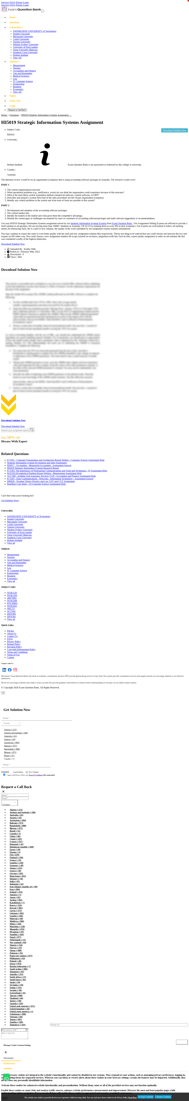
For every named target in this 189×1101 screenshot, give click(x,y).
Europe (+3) (15, 852)
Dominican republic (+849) (22, 847)
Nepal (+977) (15, 937)
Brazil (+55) (9, 756)
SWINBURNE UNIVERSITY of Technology (34, 31)
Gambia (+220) (16, 863)
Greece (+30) (15, 871)
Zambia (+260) (16, 1022)
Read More (132, 1098)
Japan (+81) (15, 897)
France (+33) (15, 860)
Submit (9, 780)
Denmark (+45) (16, 844)
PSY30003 (12, 603)
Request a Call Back (17, 110)
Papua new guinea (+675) (21, 956)
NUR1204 (12, 595)
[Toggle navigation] (43, 11)
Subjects (13, 61)
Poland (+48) (15, 961)
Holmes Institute (20, 55)
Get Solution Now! (10, 500)
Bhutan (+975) (10, 752)
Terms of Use (13, 655)
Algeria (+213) (10, 730)
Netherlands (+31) (18, 940)
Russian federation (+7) (20, 966)
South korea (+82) (18, 980)
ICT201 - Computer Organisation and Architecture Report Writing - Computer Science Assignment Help (55, 460)
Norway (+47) (16, 948)
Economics (18, 89)
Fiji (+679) (14, 855)
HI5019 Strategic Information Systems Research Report (33, 468)
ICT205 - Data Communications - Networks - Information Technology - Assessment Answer (50, 478)
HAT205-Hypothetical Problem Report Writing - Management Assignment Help (44, 473)
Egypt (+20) (15, 850)
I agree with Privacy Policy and (31, 775)
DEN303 (11, 616)
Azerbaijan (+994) (11, 743)
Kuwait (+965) (16, 908)
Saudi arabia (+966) (19, 969)
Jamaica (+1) (15, 895)
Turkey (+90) (15, 1001)
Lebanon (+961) (17, 913)
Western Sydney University (26, 44)
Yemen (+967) (16, 1019)
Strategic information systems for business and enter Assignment (37, 462)
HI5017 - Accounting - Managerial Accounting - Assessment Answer (39, 465)
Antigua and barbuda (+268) (16, 733)
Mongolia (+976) (17, 929)
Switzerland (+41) (18, 993)
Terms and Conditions (17, 652)
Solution (5, 772)
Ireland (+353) (16, 892)
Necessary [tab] (9, 1058)
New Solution (34, 772)
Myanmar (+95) (17, 932)
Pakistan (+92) (16, 953)
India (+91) (15, 881)
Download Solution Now (13, 244)
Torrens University (21, 42)
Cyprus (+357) (16, 842)
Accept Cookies (145, 1097)
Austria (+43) (10, 739)
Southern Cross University (25, 52)
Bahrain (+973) (10, 746)
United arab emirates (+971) (22, 1006)
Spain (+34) (15, 982)
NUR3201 (12, 606)
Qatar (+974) (15, 964)
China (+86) (15, 836)
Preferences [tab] (9, 1063)
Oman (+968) (16, 950)
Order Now (15, 101)
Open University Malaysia (25, 50)
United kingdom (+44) (20, 1009)
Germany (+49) (16, 865)
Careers (10, 657)
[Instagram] (14, 671)
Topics (12, 96)
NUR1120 (12, 592)
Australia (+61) (10, 736)
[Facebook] (9, 671)
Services (5, 2)
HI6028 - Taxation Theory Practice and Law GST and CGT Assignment (41, 481)
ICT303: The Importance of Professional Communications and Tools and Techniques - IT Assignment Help (57, 470)
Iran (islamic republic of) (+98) (24, 887)
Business (17, 86)
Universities (15, 27)
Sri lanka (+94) (16, 985)
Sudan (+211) (16, 988)
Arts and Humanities (22, 73)
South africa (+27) (18, 977)
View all (11, 543)
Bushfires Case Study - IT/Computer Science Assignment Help (36, 484)
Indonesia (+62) (17, 884)
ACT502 (11, 611)
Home (12, 17)
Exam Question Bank (122, 223)
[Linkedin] (3, 671)
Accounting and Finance (24, 70)
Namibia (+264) (17, 934)
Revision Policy (14, 647)
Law (15, 78)
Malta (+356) (15, 924)
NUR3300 (12, 600)
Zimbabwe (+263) (18, 1025)
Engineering (18, 84)
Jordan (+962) (16, 900)
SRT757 (11, 608)
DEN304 (11, 614)
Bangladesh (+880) (12, 749)
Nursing (17, 68)
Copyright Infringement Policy (21, 649)
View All (17, 57)
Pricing (19, 2)
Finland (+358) (16, 857)
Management (19, 65)
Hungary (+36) (16, 879)
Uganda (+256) (16, 1003)
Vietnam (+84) (16, 1017)
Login (26, 2)
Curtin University (21, 39)
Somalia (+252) (16, 974)
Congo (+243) (16, 839)
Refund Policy (14, 644)
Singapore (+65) (17, 972)
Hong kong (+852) (18, 876)
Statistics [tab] (8, 1068)
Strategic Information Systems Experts (89, 223)
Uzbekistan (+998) (18, 1014)
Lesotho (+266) (16, 916)
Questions (14, 22)
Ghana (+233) (16, 868)
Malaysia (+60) (16, 919)
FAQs (12, 2)
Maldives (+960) (17, 921)
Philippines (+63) (17, 958)
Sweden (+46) (16, 990)
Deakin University (21, 34)
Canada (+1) (9, 759)
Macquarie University (23, 36)
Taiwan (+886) (16, 996)
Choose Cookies (163, 1097)
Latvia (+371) (16, 911)
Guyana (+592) (16, 873)
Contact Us (12, 636)
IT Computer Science (23, 81)
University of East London (25, 47)
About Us (11, 633)
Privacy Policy (14, 641)
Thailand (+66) (16, 998)
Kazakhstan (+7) (17, 903)
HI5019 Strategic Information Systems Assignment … (46, 115)
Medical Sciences (21, 76)
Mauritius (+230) (17, 926)
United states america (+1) (21, 1011)
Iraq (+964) (15, 889)
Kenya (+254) (16, 905)
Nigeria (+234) (16, 945)
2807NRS (12, 598)
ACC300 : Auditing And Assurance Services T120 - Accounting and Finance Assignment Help (51, 476)
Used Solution (18, 772)
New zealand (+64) (18, 942)
